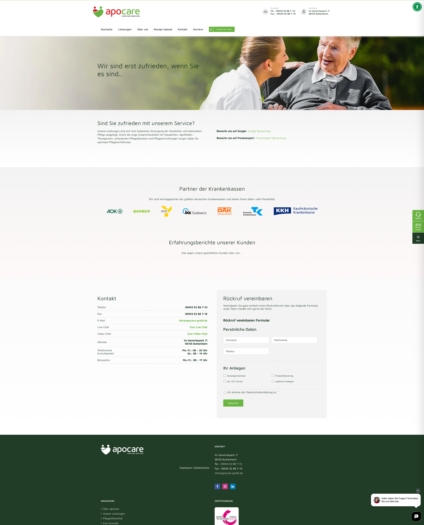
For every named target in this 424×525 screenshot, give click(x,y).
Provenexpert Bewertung (271, 137)
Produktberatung (284, 375)
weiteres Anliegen (284, 381)
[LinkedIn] (233, 486)
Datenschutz (201, 467)
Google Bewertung (259, 131)
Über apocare (111, 508)
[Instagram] (225, 486)
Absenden (233, 403)
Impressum (186, 467)
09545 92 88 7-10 (231, 463)
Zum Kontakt (111, 523)
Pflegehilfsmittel (113, 518)
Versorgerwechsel (236, 375)
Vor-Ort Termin (235, 381)
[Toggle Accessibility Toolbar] (417, 6)
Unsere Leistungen (114, 513)
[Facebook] (217, 486)
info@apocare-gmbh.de (229, 473)
